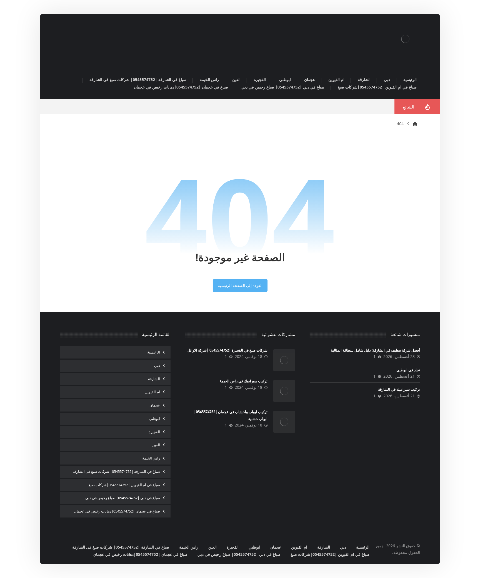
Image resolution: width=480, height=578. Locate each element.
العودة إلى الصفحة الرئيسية (240, 285)
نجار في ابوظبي (408, 369)
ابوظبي (154, 418)
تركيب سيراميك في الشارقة (399, 389)
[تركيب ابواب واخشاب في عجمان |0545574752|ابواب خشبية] (284, 422)
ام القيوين (152, 391)
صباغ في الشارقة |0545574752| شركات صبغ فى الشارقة (116, 471)
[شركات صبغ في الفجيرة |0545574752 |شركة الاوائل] (284, 360)
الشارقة (154, 378)
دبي (157, 365)
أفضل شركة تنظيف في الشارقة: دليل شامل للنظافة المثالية (375, 350)
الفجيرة (154, 431)
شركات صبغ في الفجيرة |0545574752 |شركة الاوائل (228, 350)
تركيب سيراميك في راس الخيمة (244, 380)
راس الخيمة (151, 458)
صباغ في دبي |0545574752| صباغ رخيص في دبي (122, 497)
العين (156, 444)
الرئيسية (153, 352)
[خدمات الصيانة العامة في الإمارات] (405, 39)
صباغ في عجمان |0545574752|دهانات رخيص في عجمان (117, 511)
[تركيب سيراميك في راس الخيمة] (284, 391)
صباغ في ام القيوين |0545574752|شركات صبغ (124, 484)
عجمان (154, 405)
